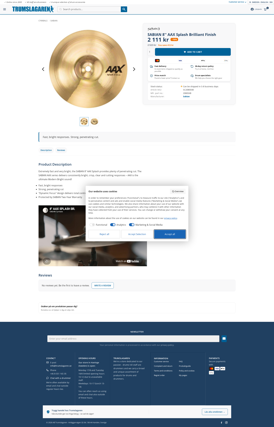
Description (46, 150)
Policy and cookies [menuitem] (187, 370)
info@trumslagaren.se (60, 365)
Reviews (61, 150)
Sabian (186, 96)
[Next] (133, 69)
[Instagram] (226, 422)
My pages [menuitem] (183, 375)
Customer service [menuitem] (236, 2)
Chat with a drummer (60, 378)
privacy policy (167, 345)
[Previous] (43, 69)
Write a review (102, 285)
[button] (4, 8)
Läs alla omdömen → (215, 411)
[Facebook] (221, 422)
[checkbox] (97, 224)
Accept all (170, 234)
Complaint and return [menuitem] (163, 366)
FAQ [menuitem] (181, 361)
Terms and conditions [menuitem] (163, 370)
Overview (179, 191)
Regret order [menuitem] (159, 375)
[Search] (124, 9)
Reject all (104, 234)
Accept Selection (137, 234)
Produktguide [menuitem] (185, 366)
